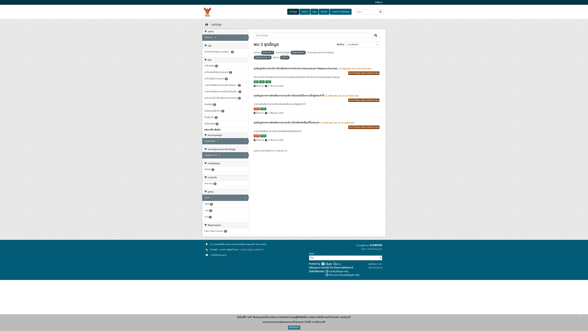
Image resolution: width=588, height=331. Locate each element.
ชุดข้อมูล (293, 11)
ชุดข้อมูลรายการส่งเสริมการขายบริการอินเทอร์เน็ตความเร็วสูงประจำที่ (289, 96)
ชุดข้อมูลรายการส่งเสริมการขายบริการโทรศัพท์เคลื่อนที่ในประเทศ (287, 123)
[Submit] (380, 12)
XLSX (268, 82)
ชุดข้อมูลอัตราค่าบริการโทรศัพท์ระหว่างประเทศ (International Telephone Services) (296, 68)
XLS (256, 82)
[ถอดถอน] (272, 52)
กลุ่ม (314, 11)
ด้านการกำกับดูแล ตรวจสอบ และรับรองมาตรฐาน (364, 73)
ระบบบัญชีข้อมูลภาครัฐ (338, 271)
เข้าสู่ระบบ (379, 2)
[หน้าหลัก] (206, 25)
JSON (256, 109)
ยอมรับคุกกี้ (294, 327)
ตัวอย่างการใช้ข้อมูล (340, 11)
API (275, 150)
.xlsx (262, 82)
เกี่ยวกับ (324, 11)
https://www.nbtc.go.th (371, 249)
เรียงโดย (340, 44)
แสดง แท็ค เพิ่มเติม (213, 129)
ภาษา (311, 253)
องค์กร (305, 11)
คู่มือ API (284, 150)
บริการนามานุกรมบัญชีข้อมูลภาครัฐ (343, 275)
